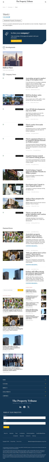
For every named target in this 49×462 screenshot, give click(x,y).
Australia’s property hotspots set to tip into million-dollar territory (12, 310)
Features (5, 384)
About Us (6, 433)
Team (16, 433)
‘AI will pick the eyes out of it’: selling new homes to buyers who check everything (32, 297)
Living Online (44, 441)
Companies (10, 7)
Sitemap (34, 436)
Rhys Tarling (28, 89)
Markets (5, 388)
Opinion (21, 269)
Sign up (6, 427)
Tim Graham (28, 231)
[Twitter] (28, 407)
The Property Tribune (29, 150)
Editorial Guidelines (30, 433)
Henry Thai (27, 102)
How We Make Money (40, 433)
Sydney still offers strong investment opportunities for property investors (11, 348)
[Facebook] (24, 407)
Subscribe (22, 436)
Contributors (22, 433)
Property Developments (19, 109)
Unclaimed (5, 17)
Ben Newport (28, 250)
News (4, 380)
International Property (19, 156)
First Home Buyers (20, 250)
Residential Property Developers (12, 20)
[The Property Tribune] (24, 401)
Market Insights (20, 232)
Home (4, 7)
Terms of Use (19, 441)
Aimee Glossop (28, 133)
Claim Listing (16, 41)
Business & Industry (20, 184)
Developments (21, 124)
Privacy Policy (12, 441)
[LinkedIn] (20, 407)
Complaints (15, 436)
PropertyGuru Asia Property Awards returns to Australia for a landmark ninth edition (12, 369)
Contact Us (28, 436)
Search (20, 290)
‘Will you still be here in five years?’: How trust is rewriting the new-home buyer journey (13, 329)
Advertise (11, 433)
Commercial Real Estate (19, 78)
